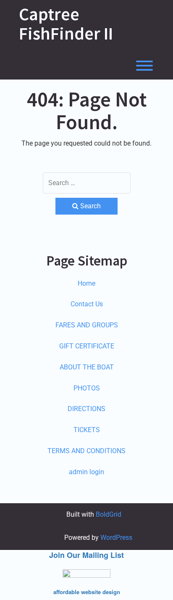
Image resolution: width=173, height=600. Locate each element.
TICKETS (86, 430)
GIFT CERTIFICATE (86, 346)
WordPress (116, 538)
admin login (86, 472)
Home (86, 283)
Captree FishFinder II (66, 23)
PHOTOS (86, 388)
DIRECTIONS (86, 409)
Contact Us (87, 304)
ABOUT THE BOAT (87, 367)
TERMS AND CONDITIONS (86, 451)
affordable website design (86, 592)
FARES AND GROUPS (86, 325)
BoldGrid (108, 514)
